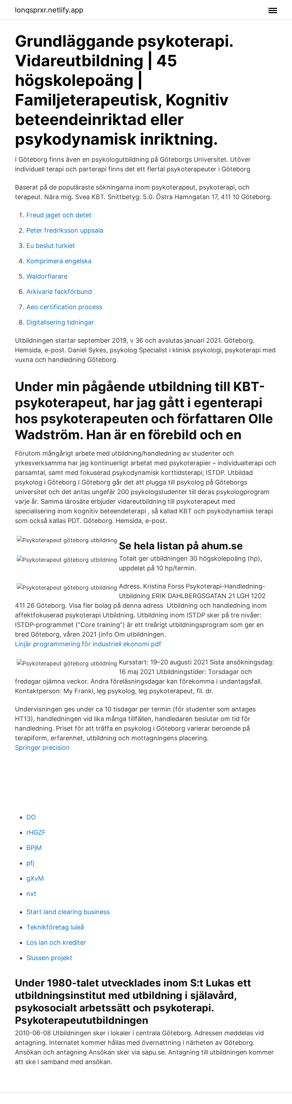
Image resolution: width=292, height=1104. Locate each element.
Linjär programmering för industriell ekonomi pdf (88, 644)
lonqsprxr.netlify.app (49, 10)
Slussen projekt (49, 958)
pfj (30, 863)
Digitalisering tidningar (60, 322)
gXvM (35, 878)
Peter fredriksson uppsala (64, 230)
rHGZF (36, 832)
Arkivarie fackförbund (59, 291)
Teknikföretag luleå (55, 927)
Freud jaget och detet (59, 215)
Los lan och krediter (56, 942)
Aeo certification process (64, 307)
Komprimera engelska (59, 261)
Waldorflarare (46, 276)
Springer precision (42, 747)
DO (31, 817)
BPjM (34, 847)
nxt (31, 893)
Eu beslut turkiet (50, 245)
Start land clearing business (68, 912)
